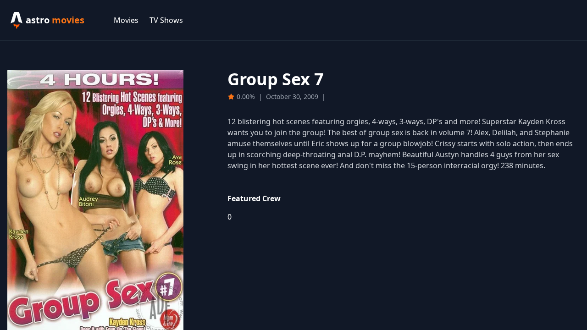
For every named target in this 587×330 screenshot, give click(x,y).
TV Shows (166, 20)
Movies (126, 20)
